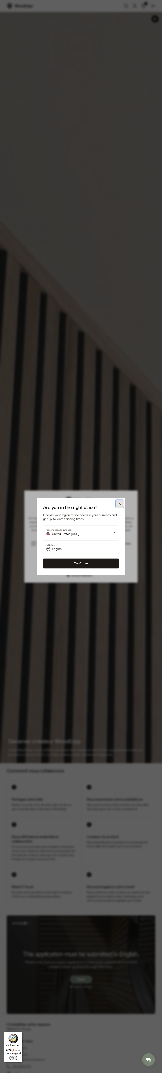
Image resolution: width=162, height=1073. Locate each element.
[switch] (13, 1058)
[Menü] (20, 1034)
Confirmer (81, 563)
